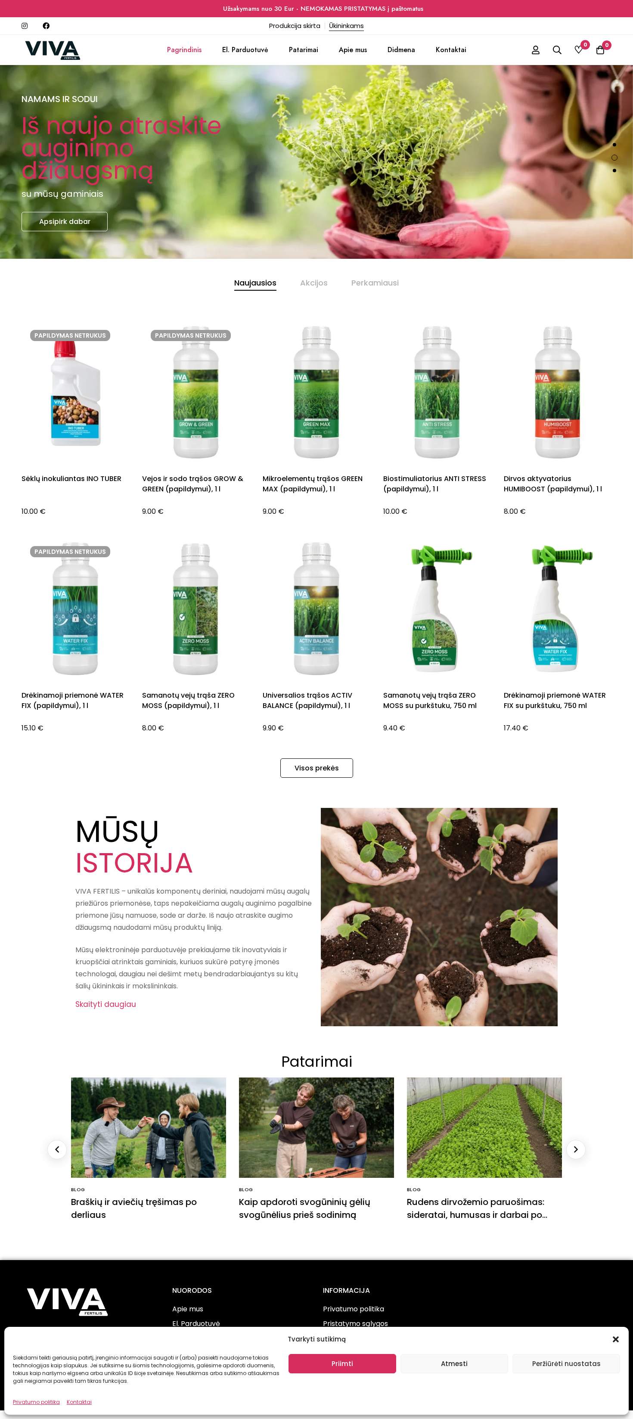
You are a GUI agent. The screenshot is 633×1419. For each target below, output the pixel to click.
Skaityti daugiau (105, 1004)
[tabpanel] (316, 537)
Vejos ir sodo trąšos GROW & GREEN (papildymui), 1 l (192, 484)
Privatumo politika (36, 1402)
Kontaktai (79, 1402)
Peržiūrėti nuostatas (566, 1363)
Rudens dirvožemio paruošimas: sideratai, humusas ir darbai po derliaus (475, 1215)
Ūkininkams (346, 25)
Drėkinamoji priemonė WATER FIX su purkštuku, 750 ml (555, 700)
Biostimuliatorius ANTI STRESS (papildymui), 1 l (434, 484)
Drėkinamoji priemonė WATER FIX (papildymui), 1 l (73, 700)
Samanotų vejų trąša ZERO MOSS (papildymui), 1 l (188, 700)
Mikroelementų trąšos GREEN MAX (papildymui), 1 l (313, 484)
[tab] (255, 283)
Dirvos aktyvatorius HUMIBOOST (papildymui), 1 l (553, 484)
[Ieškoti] (557, 50)
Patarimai (316, 1061)
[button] (615, 1339)
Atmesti (454, 1363)
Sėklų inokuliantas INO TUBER (71, 479)
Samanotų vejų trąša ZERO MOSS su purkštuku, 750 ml (430, 700)
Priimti (342, 1363)
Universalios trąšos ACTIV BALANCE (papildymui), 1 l (307, 700)
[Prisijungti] (535, 50)
